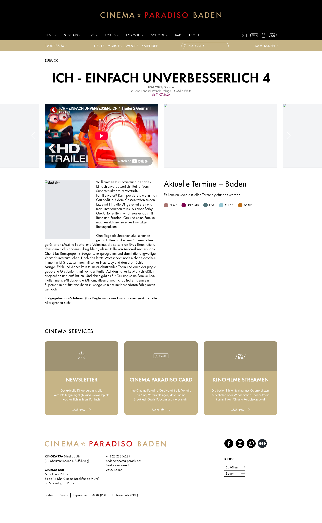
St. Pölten (232, 467)
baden (269, 46)
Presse (63, 495)
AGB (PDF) (100, 495)
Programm (54, 46)
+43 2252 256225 (118, 456)
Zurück (51, 60)
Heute (99, 46)
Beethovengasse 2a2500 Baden (118, 467)
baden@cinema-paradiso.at (123, 461)
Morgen (115, 46)
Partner (50, 495)
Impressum (80, 495)
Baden (230, 473)
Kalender (150, 46)
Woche (132, 46)
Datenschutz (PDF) (125, 495)
